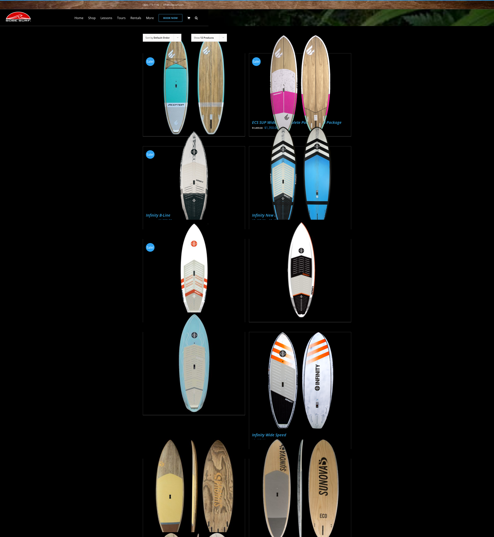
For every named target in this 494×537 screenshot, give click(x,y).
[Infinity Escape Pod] (194, 363)
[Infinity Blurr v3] (300, 270)
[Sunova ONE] (300, 490)
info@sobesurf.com (173, 4)
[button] (196, 17)
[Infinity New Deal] (300, 177)
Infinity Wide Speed (269, 434)
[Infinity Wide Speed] (300, 380)
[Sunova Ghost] (194, 490)
